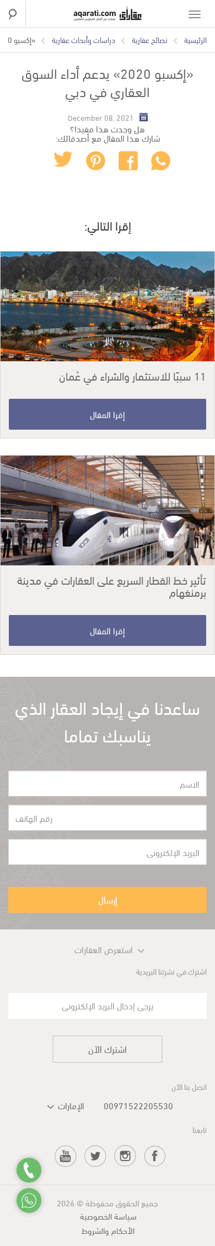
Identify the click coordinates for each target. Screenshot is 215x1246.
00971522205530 (138, 1105)
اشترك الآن (107, 1049)
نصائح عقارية (150, 39)
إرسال (107, 899)
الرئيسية (195, 39)
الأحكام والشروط (108, 1230)
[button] (63, 1105)
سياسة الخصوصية (108, 1216)
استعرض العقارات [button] (103, 949)
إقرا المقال (107, 414)
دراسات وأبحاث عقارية (83, 39)
